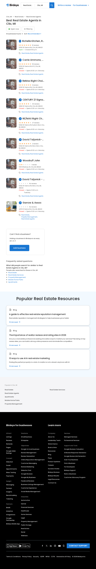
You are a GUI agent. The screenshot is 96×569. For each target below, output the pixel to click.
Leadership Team (54, 440)
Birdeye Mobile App (13, 524)
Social (8, 465)
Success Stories (53, 469)
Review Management (28, 453)
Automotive (25, 500)
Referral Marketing (27, 467)
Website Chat (26, 470)
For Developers (69, 467)
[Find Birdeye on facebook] (42, 545)
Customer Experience (29, 488)
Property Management (29, 217)
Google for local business (30, 449)
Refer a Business (70, 474)
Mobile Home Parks (15, 280)
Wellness (24, 536)
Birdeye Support (70, 470)
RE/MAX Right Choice (33, 118)
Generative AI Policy (63, 557)
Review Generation (28, 456)
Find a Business (69, 463)
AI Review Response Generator (75, 453)
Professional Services (71, 440)
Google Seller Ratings (11, 452)
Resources (51, 451)
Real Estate (19, 17)
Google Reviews (27, 474)
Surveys (9, 488)
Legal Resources (54, 479)
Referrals (9, 444)
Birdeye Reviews (54, 472)
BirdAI (8, 508)
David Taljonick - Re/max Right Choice (33, 179)
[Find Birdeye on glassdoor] (63, 545)
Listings (9, 437)
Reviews (9, 440)
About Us (51, 437)
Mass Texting (11, 472)
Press (50, 458)
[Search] (51, 5)
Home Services (26, 514)
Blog (49, 455)
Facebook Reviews (27, 481)
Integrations (10, 515)
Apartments (12, 282)
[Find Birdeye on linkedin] (51, 545)
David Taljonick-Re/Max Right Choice (33, 139)
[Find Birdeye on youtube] (59, 545)
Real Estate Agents (36, 53)
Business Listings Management (32, 484)
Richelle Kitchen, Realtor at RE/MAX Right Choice (33, 41)
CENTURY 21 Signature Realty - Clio (33, 99)
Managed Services (70, 437)
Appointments (11, 469)
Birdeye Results (53, 476)
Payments (10, 476)
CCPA (53, 557)
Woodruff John (31, 160)
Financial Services (27, 507)
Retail (23, 532)
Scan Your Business (71, 460)
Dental (23, 504)
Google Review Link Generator (75, 456)
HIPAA (48, 557)
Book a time (52, 447)
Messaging (10, 485)
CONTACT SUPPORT (78, 545)
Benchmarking (11, 495)
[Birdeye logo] (13, 5)
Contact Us (52, 483)
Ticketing (9, 499)
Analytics (9, 511)
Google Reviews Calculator (74, 449)
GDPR (42, 557)
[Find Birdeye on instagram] (55, 545)
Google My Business (28, 477)
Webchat (9, 462)
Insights (9, 492)
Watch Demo (53, 444)
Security (36, 557)
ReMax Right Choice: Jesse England (33, 80)
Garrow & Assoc (32, 202)
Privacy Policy (27, 557)
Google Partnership (10, 519)
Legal (23, 518)
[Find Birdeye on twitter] (47, 545)
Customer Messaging (29, 463)
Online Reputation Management (33, 460)
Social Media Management (30, 492)
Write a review (64, 5)
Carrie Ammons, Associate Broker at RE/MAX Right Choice (33, 59)
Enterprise (24, 440)
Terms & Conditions (13, 557)
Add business (19, 248)
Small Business (26, 437)
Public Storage (26, 525)
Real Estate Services (16, 275)
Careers (51, 465)
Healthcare (25, 511)
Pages (8, 447)
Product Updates (54, 462)
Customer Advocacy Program (74, 477)
